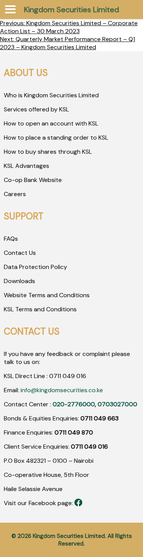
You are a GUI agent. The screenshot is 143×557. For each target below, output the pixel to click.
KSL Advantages (26, 166)
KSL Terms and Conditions (40, 309)
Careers (15, 194)
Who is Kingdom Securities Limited (51, 95)
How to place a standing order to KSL (56, 138)
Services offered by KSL (36, 109)
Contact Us (20, 253)
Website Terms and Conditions (47, 295)
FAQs (11, 239)
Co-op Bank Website (33, 180)
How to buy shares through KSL (48, 152)
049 (68, 376)
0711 (55, 376)
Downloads (19, 281)
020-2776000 (74, 404)
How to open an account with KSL (51, 123)
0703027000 (117, 404)
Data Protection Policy (35, 267)
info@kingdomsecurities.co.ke (62, 390)
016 (80, 376)
